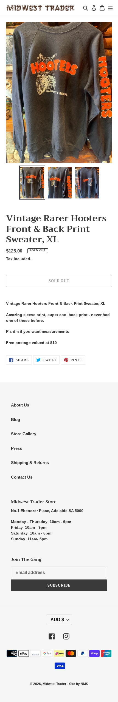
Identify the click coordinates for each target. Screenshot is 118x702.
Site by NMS (78, 684)
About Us (20, 405)
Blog (15, 419)
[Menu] (110, 7)
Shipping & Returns (30, 462)
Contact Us (21, 477)
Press (16, 448)
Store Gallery (23, 433)
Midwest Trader (54, 684)
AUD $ (57, 619)
